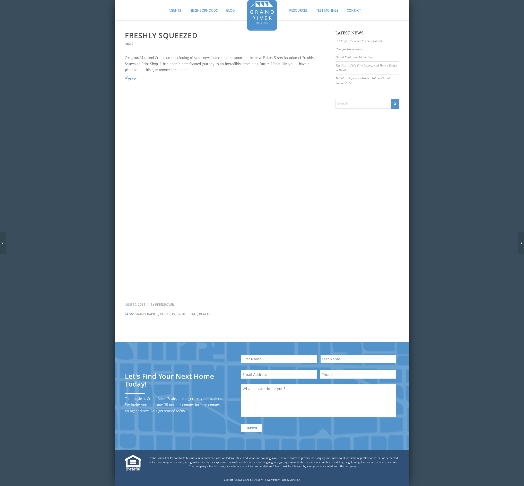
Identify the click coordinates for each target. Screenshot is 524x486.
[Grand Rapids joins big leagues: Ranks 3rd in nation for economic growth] (3, 243)
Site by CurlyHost (291, 479)
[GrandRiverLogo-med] (262, 15)
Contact (354, 10)
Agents (175, 10)
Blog (230, 10)
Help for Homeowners (349, 49)
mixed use (168, 314)
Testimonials (327, 10)
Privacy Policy (272, 479)
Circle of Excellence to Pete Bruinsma (359, 41)
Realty (204, 314)
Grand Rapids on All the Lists (354, 57)
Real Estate (187, 314)
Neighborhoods (204, 10)
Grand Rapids (146, 314)
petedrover (164, 304)
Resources (298, 10)
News (129, 43)
